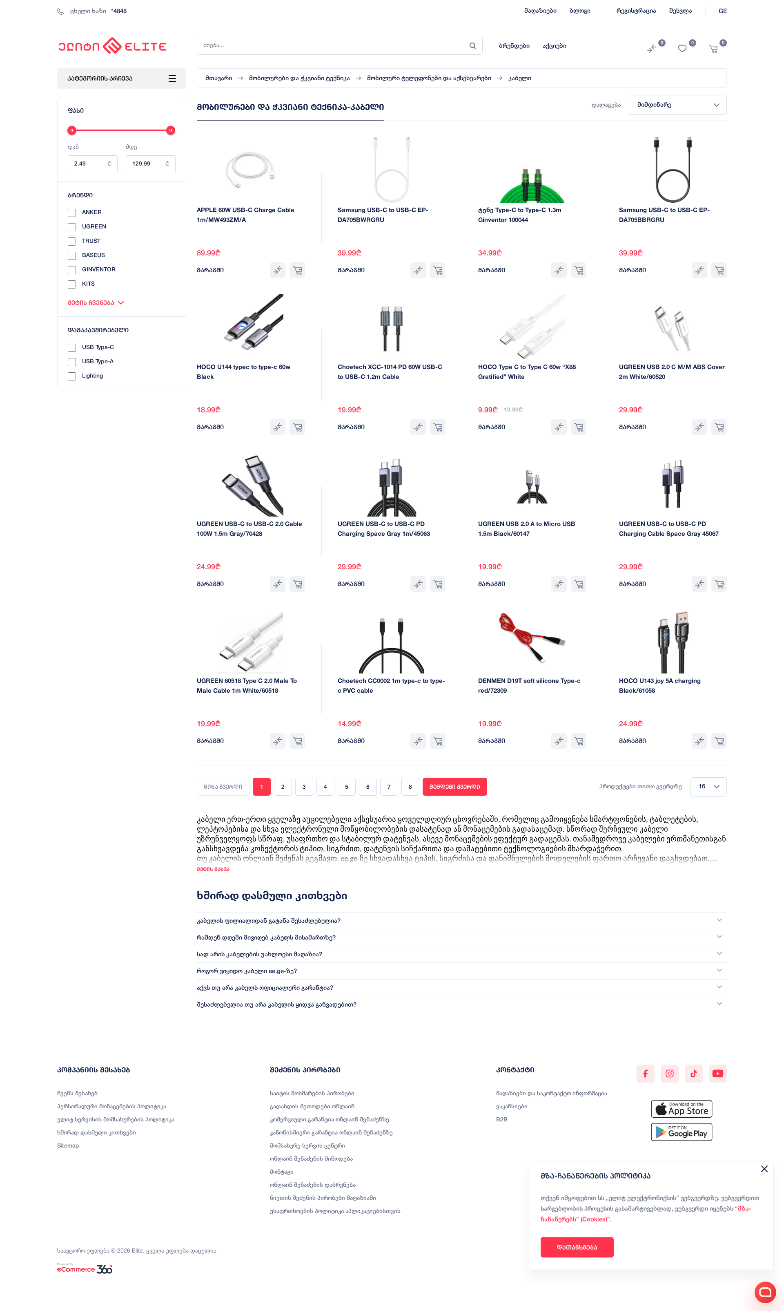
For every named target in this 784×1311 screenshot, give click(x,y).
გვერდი (455, 786)
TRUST (91, 241)
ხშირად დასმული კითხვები (96, 1133)
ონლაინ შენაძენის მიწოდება (311, 1159)
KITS (88, 284)
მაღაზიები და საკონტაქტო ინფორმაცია (551, 1093)
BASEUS (93, 255)
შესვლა (680, 11)
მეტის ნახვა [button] (213, 869)
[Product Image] (250, 170)
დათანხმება (577, 1247)
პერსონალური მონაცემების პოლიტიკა (111, 1107)
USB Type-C (98, 347)
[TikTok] (694, 1074)
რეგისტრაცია (636, 11)
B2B (502, 1120)
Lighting (92, 376)
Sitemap (68, 1146)
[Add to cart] (297, 270)
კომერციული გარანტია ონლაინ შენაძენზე (329, 1120)
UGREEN (94, 227)
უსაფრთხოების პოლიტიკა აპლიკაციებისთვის (335, 1211)
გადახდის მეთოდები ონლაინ (312, 1107)
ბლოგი (580, 11)
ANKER (92, 212)
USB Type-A (98, 362)
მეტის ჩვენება (91, 302)
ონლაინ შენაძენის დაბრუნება (313, 1185)
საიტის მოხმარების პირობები (312, 1093)
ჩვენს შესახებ (77, 1093)
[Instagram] (670, 1074)
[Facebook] (646, 1074)
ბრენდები (514, 46)
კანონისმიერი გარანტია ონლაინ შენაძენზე (331, 1133)
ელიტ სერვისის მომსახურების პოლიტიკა (115, 1120)
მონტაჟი (282, 1172)
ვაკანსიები (512, 1107)
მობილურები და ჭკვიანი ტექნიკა (299, 78)
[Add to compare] (277, 270)
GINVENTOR (99, 270)
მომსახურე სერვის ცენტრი (307, 1146)
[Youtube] (718, 1074)
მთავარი (218, 78)
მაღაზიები (540, 11)
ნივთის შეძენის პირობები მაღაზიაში (323, 1198)
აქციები (554, 46)
